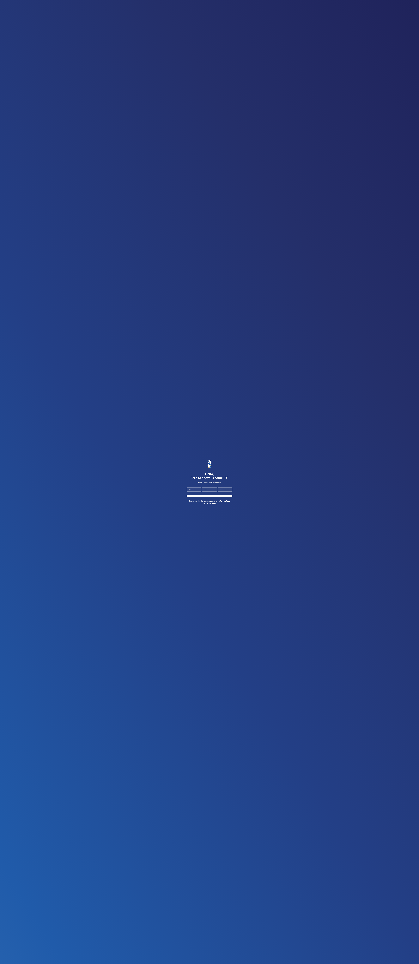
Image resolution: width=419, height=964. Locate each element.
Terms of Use (225, 501)
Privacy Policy (211, 503)
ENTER (209, 496)
